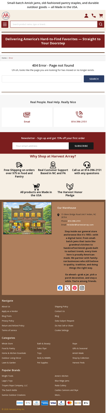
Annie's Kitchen (61, 376)
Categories (8, 337)
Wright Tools (7, 376)
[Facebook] (60, 288)
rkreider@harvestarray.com (80, 224)
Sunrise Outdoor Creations (14, 395)
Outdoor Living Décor (11, 358)
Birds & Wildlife (44, 358)
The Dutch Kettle (9, 390)
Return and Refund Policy (13, 325)
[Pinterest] (74, 288)
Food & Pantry (8, 348)
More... (58, 395)
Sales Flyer (42, 348)
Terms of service (9, 330)
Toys (39, 353)
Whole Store (7, 343)
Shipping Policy (61, 306)
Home (4, 58)
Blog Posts (7, 316)
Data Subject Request (64, 320)
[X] (67, 288)
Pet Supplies (42, 362)
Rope (74, 343)
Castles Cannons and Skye (66, 390)
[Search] (100, 24)
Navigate (7, 300)
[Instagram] (82, 288)
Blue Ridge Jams (62, 380)
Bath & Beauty (43, 343)
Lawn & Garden (9, 362)
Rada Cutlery (60, 385)
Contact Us (60, 311)
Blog (57, 316)
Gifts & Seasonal (79, 348)
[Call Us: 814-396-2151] (93, 15)
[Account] (86, 15)
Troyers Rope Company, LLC (15, 385)
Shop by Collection (80, 358)
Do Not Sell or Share (64, 325)
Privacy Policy (8, 320)
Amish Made (78, 353)
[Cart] (101, 15)
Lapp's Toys (7, 380)
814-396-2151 (74, 221)
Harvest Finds (78, 362)
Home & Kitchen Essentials (14, 353)
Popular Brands (11, 370)
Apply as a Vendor (10, 311)
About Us (6, 306)
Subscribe (81, 145)
